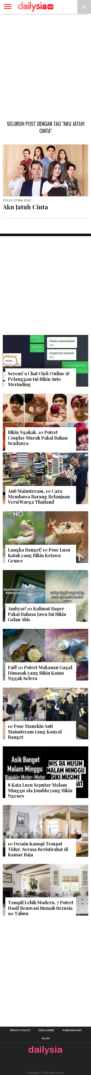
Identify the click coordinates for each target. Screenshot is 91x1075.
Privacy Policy (20, 1030)
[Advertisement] (45, 64)
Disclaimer (46, 1030)
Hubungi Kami (71, 1030)
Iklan (46, 1038)
